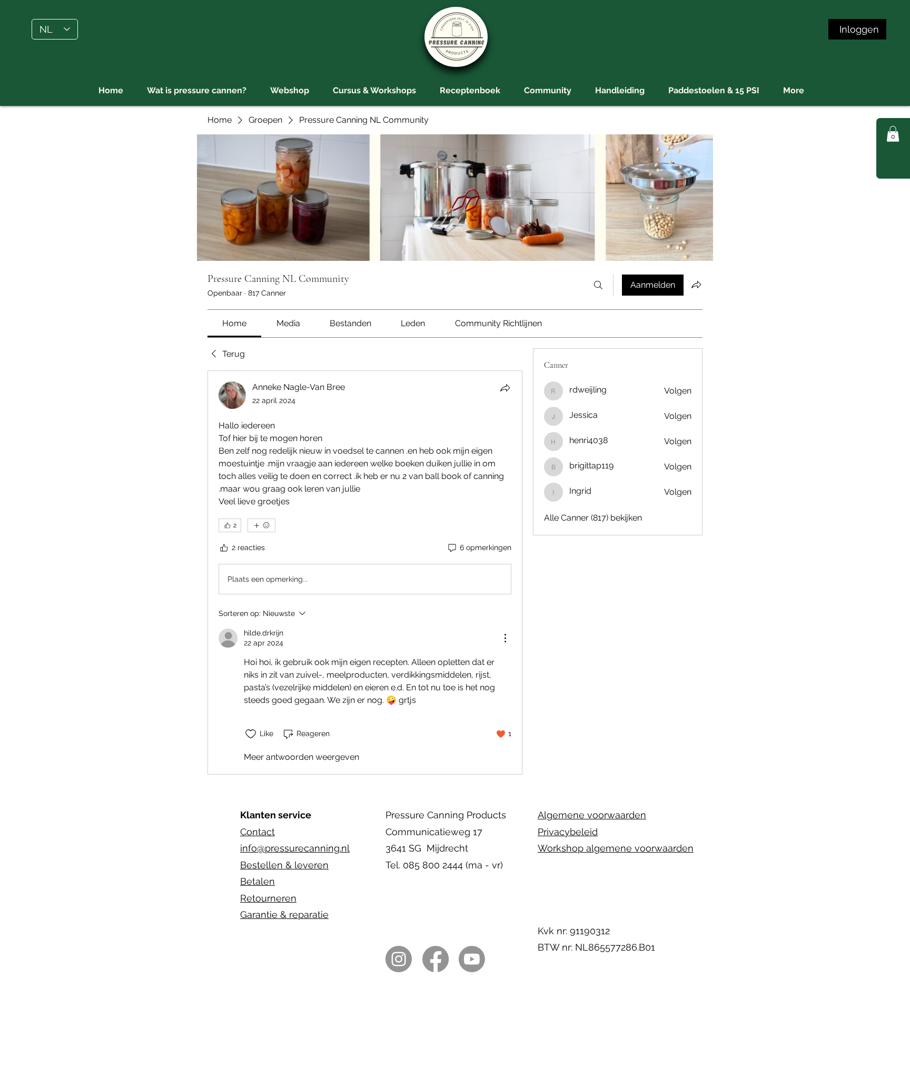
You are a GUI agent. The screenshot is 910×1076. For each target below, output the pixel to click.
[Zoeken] (598, 285)
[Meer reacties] (261, 525)
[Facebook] (435, 959)
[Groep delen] (696, 284)
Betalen (257, 881)
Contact (257, 831)
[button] (892, 134)
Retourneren (268, 898)
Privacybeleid (568, 831)
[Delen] (505, 388)
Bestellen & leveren (284, 864)
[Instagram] (398, 959)
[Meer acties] (505, 638)
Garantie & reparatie (284, 914)
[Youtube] (472, 959)
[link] (234, 323)
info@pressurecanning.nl (295, 848)
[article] (364, 572)
